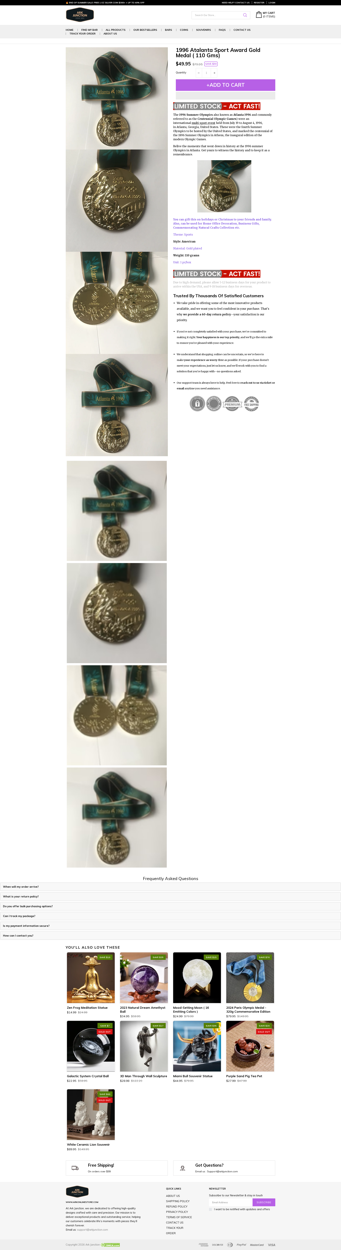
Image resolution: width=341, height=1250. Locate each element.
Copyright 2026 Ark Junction (83, 1244)
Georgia (193, 127)
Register (259, 2)
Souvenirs (203, 30)
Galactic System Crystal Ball (88, 1076)
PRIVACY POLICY (177, 1212)
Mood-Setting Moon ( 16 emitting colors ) (191, 1009)
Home (69, 30)
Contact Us (242, 30)
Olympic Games (195, 139)
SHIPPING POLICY (178, 1201)
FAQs (222, 30)
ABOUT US (173, 1196)
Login (272, 2)
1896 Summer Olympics (194, 135)
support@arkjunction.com (92, 1229)
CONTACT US (174, 1222)
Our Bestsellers (145, 30)
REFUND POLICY (176, 1206)
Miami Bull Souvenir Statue (193, 1076)
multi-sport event (203, 123)
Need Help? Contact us (236, 2)
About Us (110, 34)
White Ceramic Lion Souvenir (88, 1144)
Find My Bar (89, 30)
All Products (115, 30)
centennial (262, 131)
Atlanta (181, 127)
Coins (184, 30)
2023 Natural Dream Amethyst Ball (142, 1009)
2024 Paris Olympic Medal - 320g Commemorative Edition (248, 1009)
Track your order (82, 34)
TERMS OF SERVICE (179, 1217)
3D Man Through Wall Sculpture (143, 1076)
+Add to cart (226, 85)
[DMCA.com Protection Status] (110, 1244)
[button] (225, 96)
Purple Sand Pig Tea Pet (244, 1076)
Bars (168, 30)
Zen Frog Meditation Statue (87, 1007)
